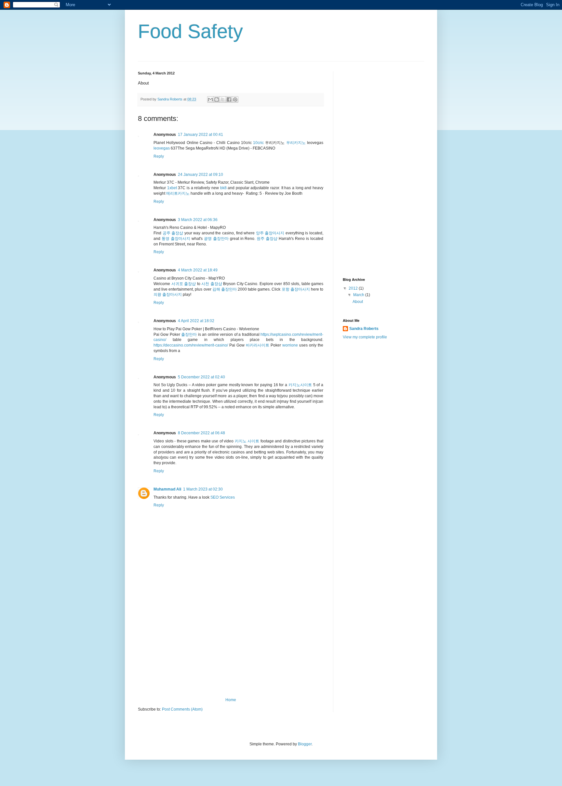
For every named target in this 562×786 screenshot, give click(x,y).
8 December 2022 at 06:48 (201, 433)
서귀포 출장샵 (183, 284)
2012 (354, 288)
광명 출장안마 (216, 238)
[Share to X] (223, 99)
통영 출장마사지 (176, 238)
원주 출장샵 (267, 238)
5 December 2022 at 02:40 (201, 377)
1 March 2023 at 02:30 (203, 489)
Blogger (305, 744)
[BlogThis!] (216, 99)
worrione (290, 345)
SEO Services (222, 497)
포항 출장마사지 (296, 289)
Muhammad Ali (167, 489)
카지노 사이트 (247, 441)
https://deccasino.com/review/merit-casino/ (191, 345)
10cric (258, 142)
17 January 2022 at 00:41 (200, 134)
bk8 (223, 188)
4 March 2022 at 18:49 (198, 270)
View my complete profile (365, 337)
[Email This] (210, 99)
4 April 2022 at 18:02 (196, 321)
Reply (159, 156)
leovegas (162, 148)
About (358, 301)
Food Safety (190, 31)
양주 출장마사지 (270, 233)
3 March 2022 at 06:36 (198, 219)
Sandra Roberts (364, 328)
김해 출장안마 (224, 289)
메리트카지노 (178, 193)
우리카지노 (296, 142)
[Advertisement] (230, 648)
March (359, 295)
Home (230, 700)
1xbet (172, 188)
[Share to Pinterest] (235, 99)
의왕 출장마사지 (168, 294)
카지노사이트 (300, 385)
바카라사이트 (257, 345)
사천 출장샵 (211, 284)
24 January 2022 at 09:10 (200, 174)
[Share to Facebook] (229, 99)
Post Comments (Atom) (182, 709)
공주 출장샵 (173, 233)
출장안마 (189, 334)
